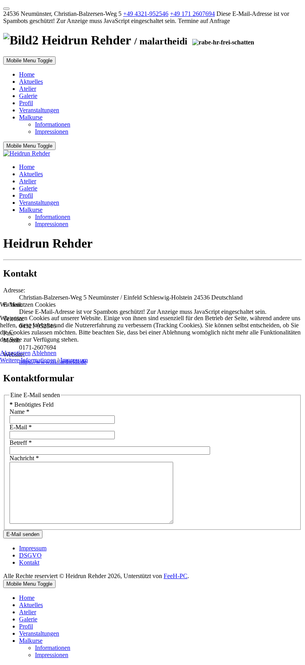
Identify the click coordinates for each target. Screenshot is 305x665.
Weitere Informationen (28, 360)
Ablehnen (44, 353)
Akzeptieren (15, 353)
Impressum (74, 360)
